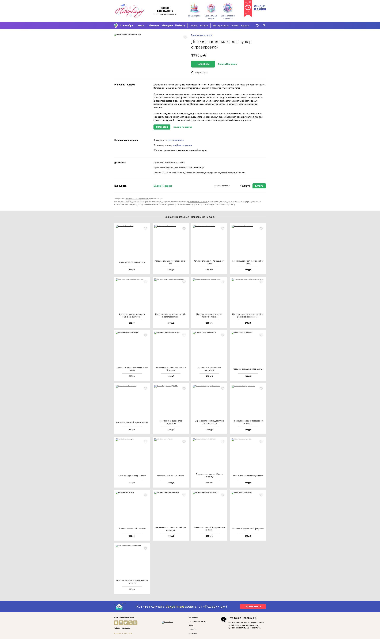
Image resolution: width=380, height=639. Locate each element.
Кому (141, 25)
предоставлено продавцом (137, 199)
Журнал (245, 25)
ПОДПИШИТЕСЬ (253, 606)
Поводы (194, 25)
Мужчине (154, 25)
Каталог (204, 25)
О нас (191, 625)
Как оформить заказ (197, 621)
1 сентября (126, 25)
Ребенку (180, 25)
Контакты (192, 629)
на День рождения (182, 145)
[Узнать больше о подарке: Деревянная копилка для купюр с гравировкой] (151, 35)
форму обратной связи (197, 202)
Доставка (193, 633)
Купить (259, 185)
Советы (235, 25)
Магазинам (193, 617)
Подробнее (203, 64)
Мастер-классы (221, 25)
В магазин (162, 127)
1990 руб (245, 186)
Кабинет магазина (122, 628)
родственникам (176, 140)
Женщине (167, 25)
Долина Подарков (227, 64)
